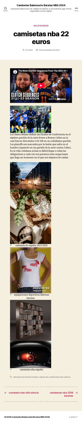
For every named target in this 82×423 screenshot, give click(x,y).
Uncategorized (41, 26)
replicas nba (43, 377)
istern (30, 50)
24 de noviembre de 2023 (49, 50)
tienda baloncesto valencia (59, 377)
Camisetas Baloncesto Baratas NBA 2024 (41, 5)
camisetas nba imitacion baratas (25, 377)
